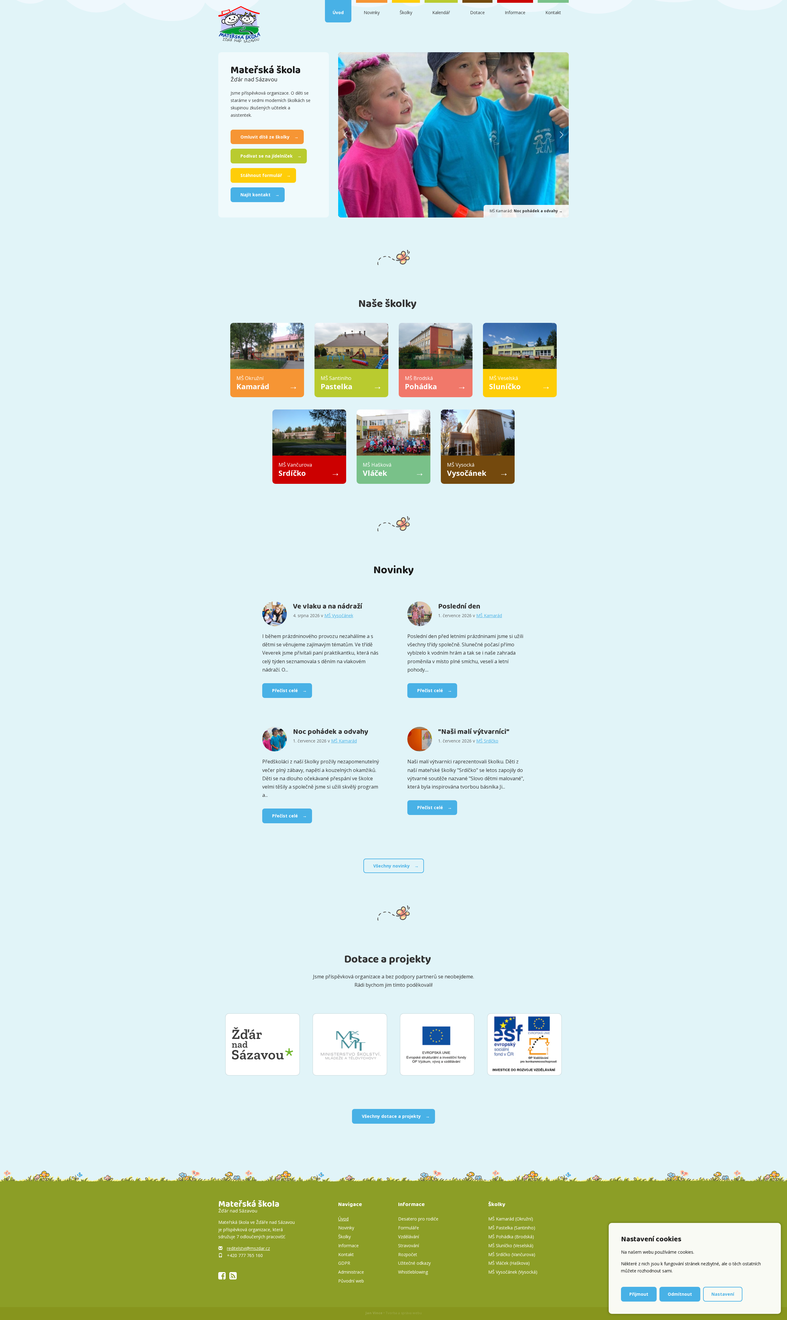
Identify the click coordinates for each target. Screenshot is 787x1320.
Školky (406, 12)
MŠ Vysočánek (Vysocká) (512, 1272)
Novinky (372, 12)
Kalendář (441, 12)
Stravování (408, 1245)
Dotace (477, 12)
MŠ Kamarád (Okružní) (510, 1219)
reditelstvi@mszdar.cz (248, 1248)
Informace (515, 12)
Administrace (351, 1272)
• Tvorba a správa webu (394, 1312)
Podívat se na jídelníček (266, 156)
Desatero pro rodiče (418, 1219)
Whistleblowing (413, 1272)
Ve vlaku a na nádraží (327, 607)
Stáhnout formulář (261, 175)
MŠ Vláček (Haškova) (509, 1263)
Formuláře (408, 1228)
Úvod (338, 12)
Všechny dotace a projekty (391, 1116)
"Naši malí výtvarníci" (473, 732)
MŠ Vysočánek (338, 615)
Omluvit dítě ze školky (265, 137)
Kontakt (553, 12)
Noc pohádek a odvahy (330, 732)
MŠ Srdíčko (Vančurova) (511, 1254)
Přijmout (638, 1294)
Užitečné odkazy (414, 1263)
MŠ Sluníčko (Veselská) (510, 1245)
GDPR (344, 1263)
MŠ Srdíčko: (526, 210)
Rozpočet (407, 1254)
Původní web (351, 1281)
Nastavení (722, 1294)
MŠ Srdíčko (487, 741)
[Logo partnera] (262, 1044)
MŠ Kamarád (489, 615)
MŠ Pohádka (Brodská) (511, 1237)
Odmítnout (680, 1294)
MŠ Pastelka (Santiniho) (511, 1228)
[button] (562, 134)
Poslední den (459, 607)
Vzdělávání (408, 1237)
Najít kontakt (255, 195)
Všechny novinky (391, 866)
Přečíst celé (285, 690)
